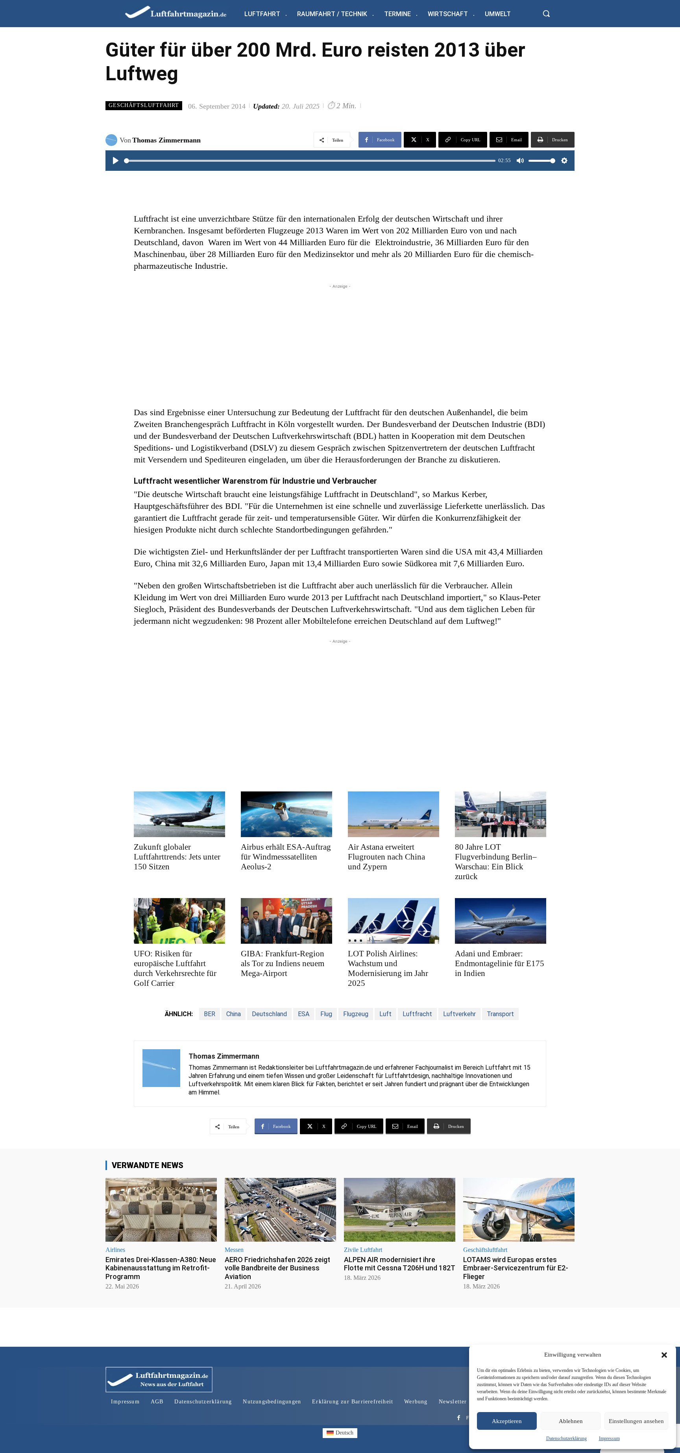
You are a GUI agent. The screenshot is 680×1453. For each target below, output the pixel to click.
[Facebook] (459, 1418)
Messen (234, 1250)
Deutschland (269, 1014)
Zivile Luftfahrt (363, 1250)
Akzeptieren (507, 1421)
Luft (385, 1014)
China (233, 1014)
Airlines (115, 1250)
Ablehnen (571, 1421)
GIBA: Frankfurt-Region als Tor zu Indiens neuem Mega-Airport (282, 963)
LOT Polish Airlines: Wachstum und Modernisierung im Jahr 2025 (388, 968)
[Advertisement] (340, 345)
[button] (664, 1355)
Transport (500, 1014)
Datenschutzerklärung (566, 1438)
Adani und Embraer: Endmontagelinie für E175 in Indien (499, 963)
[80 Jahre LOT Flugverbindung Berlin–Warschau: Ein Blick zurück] (500, 814)
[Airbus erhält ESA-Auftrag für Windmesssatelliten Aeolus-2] (286, 814)
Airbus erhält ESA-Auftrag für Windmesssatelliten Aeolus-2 (286, 856)
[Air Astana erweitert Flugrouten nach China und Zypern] (393, 814)
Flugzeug (355, 1014)
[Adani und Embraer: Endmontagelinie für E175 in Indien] (500, 921)
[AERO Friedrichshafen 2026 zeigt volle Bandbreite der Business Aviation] (280, 1209)
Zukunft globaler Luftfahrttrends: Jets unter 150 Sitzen (177, 856)
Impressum (609, 1438)
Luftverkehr (459, 1014)
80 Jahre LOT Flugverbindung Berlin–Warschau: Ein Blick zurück (496, 861)
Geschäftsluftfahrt (144, 105)
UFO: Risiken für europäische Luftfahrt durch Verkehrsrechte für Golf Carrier (175, 968)
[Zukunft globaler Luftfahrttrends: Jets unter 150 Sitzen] (179, 814)
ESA (303, 1014)
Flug (326, 1014)
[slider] (309, 161)
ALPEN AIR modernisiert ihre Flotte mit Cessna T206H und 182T (399, 1263)
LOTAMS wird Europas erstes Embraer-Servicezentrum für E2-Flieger (515, 1268)
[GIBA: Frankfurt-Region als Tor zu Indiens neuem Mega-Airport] (286, 921)
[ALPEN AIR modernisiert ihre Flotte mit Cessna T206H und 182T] (399, 1209)
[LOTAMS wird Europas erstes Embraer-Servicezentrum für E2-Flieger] (519, 1209)
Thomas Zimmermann (166, 140)
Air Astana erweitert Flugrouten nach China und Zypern (386, 856)
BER (209, 1014)
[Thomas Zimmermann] (112, 140)
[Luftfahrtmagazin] (182, 11)
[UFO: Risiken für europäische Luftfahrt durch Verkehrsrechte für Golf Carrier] (179, 921)
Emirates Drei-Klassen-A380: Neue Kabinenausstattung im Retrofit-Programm (160, 1268)
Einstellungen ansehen (636, 1421)
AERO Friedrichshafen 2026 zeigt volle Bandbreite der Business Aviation (277, 1268)
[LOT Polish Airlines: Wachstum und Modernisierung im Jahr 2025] (393, 921)
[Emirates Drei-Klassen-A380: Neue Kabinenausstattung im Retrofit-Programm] (161, 1209)
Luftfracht (417, 1014)
